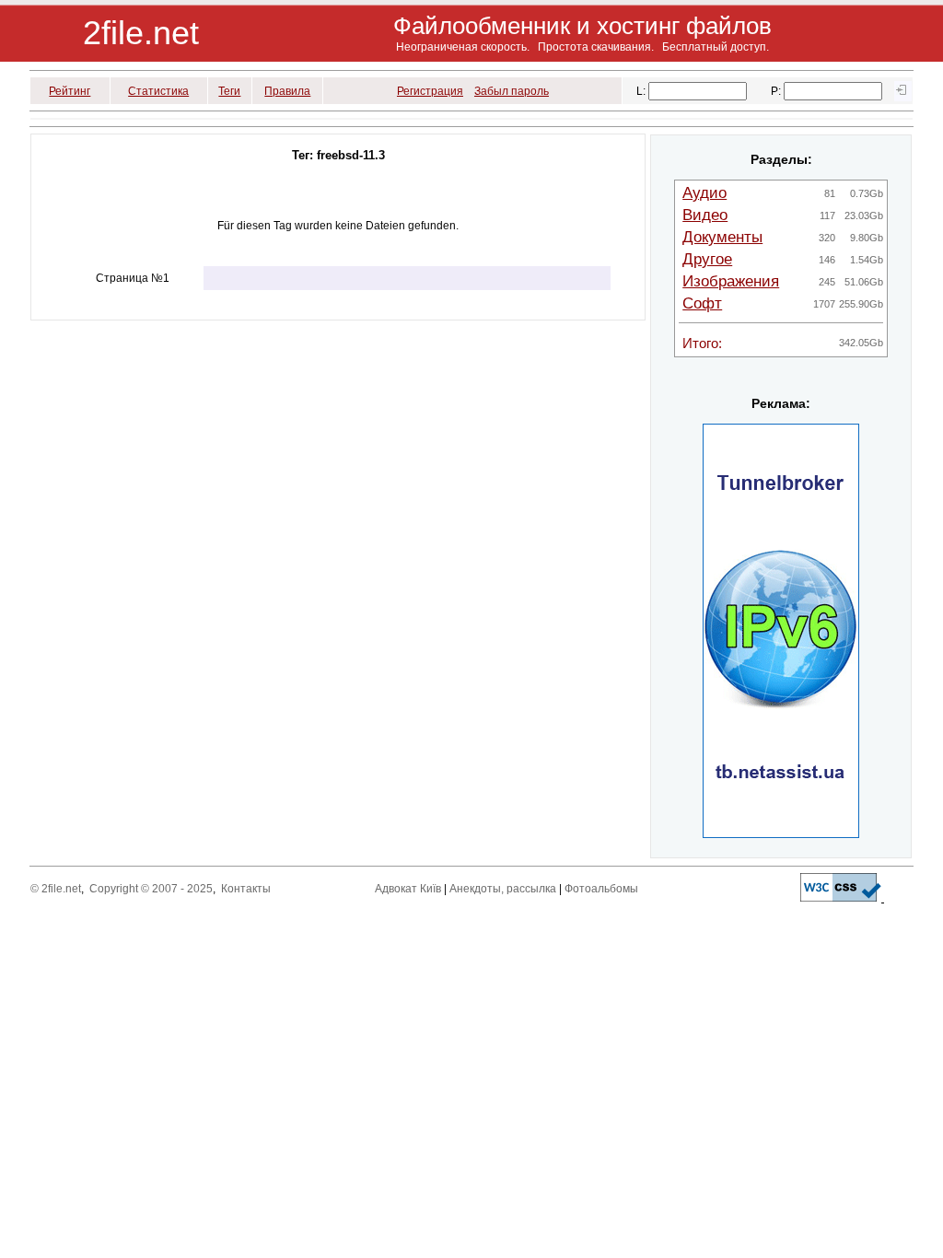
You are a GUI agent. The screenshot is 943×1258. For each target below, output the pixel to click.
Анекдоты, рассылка (502, 888)
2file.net (141, 33)
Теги (229, 91)
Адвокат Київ (408, 888)
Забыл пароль (511, 91)
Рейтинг (69, 91)
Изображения (730, 281)
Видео (705, 215)
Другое (707, 259)
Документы (722, 237)
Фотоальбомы (601, 888)
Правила (287, 91)
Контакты (246, 888)
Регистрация (430, 91)
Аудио (704, 193)
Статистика (158, 91)
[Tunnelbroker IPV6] (781, 834)
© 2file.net (55, 888)
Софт (702, 303)
